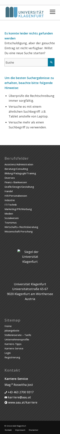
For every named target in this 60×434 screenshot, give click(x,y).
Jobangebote (11, 330)
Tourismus (10, 222)
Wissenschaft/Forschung (18, 231)
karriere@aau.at (19, 397)
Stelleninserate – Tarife (17, 335)
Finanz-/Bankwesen (15, 182)
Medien (8, 213)
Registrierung (12, 357)
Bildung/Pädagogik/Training (20, 173)
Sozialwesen (11, 218)
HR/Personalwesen (15, 195)
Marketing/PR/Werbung (18, 209)
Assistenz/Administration (18, 164)
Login (7, 352)
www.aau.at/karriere (22, 402)
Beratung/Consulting (16, 168)
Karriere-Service (13, 348)
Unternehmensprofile (16, 339)
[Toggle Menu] (52, 11)
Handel (8, 191)
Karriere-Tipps (13, 344)
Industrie (9, 200)
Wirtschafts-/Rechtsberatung (21, 227)
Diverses (9, 177)
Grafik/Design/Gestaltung (19, 186)
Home (8, 326)
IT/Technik (10, 204)
